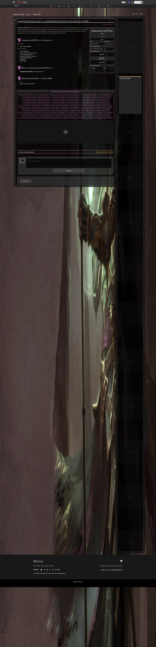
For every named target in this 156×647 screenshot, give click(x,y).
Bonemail (47, 112)
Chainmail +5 (34, 117)
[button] (124, 2)
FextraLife (103, 570)
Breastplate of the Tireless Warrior (96, 114)
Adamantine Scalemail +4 (89, 104)
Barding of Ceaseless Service (82, 109)
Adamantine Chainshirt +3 (74, 99)
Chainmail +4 (25, 117)
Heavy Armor (37, 14)
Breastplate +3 (82, 112)
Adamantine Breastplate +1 (43, 96)
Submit (69, 170)
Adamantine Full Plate (31, 100)
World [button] (94, 6)
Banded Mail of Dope (68, 109)
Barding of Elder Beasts (98, 109)
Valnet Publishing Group (117, 570)
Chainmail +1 (90, 115)
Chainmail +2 (99, 115)
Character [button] (73, 6)
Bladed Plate (81, 110)
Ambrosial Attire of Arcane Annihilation (31, 105)
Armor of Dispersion (103, 105)
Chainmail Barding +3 (82, 117)
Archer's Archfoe (83, 105)
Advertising (103, 565)
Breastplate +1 (63, 112)
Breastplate (55, 112)
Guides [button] (102, 6)
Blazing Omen (90, 110)
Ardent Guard (92, 105)
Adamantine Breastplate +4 (91, 96)
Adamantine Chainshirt (30, 99)
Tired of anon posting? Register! (104, 152)
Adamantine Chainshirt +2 (59, 99)
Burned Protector (33, 115)
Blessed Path (99, 110)
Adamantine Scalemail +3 (74, 104)
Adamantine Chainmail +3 (74, 97)
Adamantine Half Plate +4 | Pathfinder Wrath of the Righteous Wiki (52, 21)
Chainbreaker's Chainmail (72, 115)
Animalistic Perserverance (49, 105)
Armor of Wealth (46, 107)
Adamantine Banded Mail (25, 94)
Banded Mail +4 (47, 109)
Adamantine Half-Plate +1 (44, 102)
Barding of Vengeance (31, 110)
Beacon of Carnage (56, 110)
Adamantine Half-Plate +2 (59, 102)
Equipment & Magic (18, 14)
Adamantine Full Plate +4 (89, 100)
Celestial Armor (50, 115)
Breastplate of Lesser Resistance (33, 114)
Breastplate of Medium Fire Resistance (76, 114)
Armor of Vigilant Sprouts (33, 107)
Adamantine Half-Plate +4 (89, 102)
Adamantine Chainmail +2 (59, 97)
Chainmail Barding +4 (95, 117)
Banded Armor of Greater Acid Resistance (85, 107)
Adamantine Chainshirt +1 (44, 99)
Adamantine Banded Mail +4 (90, 94)
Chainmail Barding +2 (69, 117)
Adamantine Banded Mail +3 (74, 94)
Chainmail (83, 115)
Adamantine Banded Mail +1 (41, 94)
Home (34, 565)
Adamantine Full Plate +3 (74, 100)
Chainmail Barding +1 (56, 117)
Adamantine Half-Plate (30, 102)
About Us (47, 565)
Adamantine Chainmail (30, 97)
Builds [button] (111, 6)
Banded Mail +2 (27, 109)
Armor (28, 14)
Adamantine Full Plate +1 (45, 100)
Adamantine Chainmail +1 (44, 97)
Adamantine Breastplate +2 (59, 96)
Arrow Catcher (55, 107)
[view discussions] (133, 14)
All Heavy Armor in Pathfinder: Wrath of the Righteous (65, 91)
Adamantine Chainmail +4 (90, 97)
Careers (108, 565)
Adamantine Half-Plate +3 (74, 102)
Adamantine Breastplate (28, 96)
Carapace (41, 115)
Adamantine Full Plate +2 (59, 100)
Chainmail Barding (44, 117)
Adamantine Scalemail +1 (44, 104)
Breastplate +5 (100, 112)
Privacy (116, 565)
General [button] (62, 6)
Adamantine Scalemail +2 (59, 104)
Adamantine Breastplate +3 (75, 96)
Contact (52, 565)
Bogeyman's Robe (27, 112)
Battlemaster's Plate (44, 110)
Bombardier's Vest (38, 112)
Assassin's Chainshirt (66, 107)
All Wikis (39, 565)
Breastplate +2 (72, 112)
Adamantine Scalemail (30, 104)
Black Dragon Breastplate (69, 110)
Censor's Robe (59, 115)
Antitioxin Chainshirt (63, 105)
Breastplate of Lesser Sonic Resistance (54, 114)
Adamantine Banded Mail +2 (57, 94)
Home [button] (53, 6)
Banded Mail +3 (37, 109)
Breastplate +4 (91, 112)
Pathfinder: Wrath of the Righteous (52, 27)
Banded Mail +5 (57, 109)
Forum (43, 565)
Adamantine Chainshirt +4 (90, 99)
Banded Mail (100, 107)
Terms (112, 565)
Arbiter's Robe (73, 105)
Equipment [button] (84, 6)
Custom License (61, 573)
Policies (120, 565)
